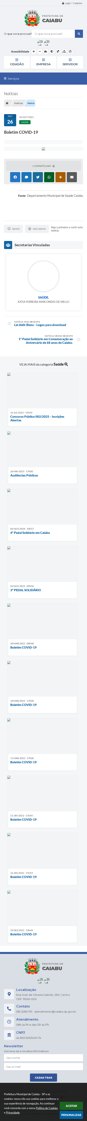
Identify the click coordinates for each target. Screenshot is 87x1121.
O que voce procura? (18, 33)
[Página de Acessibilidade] (70, 51)
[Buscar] (79, 34)
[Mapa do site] (64, 51)
